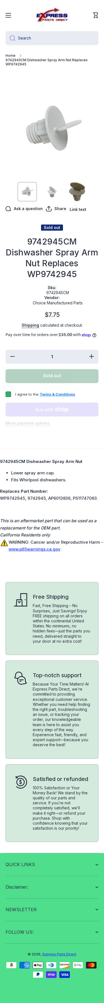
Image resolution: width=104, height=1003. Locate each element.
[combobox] (52, 38)
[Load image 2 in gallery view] (52, 191)
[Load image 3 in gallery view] (77, 191)
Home (11, 55)
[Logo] (52, 15)
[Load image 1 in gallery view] (27, 191)
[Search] (10, 38)
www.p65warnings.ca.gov (34, 549)
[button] (95, 15)
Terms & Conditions (57, 394)
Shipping (30, 325)
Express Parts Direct (59, 954)
